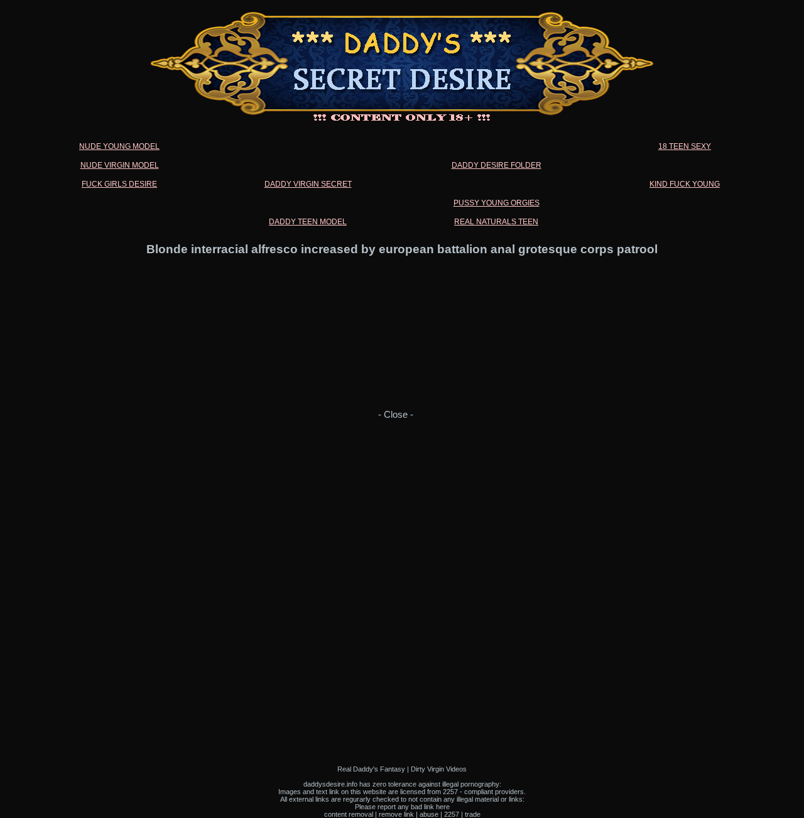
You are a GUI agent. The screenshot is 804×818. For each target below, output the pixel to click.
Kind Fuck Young (684, 184)
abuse (429, 814)
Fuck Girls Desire (119, 184)
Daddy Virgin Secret (308, 184)
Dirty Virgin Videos (439, 769)
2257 (451, 814)
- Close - (395, 415)
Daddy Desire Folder (496, 165)
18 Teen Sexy (684, 146)
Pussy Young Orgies (497, 203)
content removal (348, 814)
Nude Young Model (119, 146)
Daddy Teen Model (308, 221)
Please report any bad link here (402, 806)
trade (473, 814)
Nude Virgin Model (119, 165)
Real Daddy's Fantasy (371, 769)
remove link (396, 814)
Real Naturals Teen (496, 221)
